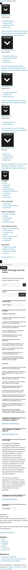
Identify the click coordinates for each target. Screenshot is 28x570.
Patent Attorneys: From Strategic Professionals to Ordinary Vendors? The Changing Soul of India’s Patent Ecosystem (13, 411)
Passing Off (6, 60)
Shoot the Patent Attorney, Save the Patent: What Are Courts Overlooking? (13, 378)
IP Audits (5, 216)
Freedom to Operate (8, 222)
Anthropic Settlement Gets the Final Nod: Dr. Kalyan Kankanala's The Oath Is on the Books (14, 373)
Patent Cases (6, 154)
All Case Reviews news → (8, 148)
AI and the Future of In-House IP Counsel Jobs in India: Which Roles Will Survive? (13, 391)
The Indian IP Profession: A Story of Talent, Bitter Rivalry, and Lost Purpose (13, 382)
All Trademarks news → (8, 50)
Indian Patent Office (8, 25)
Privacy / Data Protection (10, 236)
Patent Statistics (7, 23)
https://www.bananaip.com (10, 434)
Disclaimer (10, 567)
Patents (6, 6)
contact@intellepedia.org (9, 499)
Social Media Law (8, 230)
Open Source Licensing (9, 251)
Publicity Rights (7, 238)
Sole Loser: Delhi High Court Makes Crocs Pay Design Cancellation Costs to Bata (13, 344)
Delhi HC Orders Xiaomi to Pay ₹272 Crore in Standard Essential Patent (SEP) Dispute (14, 395)
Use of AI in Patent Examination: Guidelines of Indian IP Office (13, 318)
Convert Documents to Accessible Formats (13, 559)
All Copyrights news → (8, 86)
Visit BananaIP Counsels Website (10, 561)
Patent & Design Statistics (10, 205)
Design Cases (7, 160)
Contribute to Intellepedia (8, 557)
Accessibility (8, 569)
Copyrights (7, 74)
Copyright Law (7, 94)
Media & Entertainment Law (11, 228)
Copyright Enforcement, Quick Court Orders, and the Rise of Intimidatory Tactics (14, 400)
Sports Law (6, 253)
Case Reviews (7, 135)
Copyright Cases (7, 158)
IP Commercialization (9, 214)
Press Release (7, 207)
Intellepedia (3, 1)
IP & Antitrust (7, 240)
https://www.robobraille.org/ (10, 423)
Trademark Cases (8, 156)
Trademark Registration (10, 58)
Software (5, 234)
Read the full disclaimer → (7, 532)
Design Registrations (9, 122)
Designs (5, 107)
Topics (5, 172)
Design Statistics (8, 124)
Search (3, 267)
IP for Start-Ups (7, 218)
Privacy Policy (18, 567)
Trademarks (7, 37)
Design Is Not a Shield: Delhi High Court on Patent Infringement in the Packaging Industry (13, 405)
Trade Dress (6, 195)
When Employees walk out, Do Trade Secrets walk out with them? (12, 335)
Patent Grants (7, 27)
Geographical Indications (10, 191)
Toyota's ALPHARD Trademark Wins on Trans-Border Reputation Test (12, 353)
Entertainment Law (8, 96)
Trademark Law (7, 62)
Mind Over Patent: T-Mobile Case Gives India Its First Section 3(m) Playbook (14, 327)
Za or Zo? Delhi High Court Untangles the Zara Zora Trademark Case (13, 331)
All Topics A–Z (5, 550)
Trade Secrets (7, 193)
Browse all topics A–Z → (8, 257)
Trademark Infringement (10, 56)
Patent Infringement (9, 21)
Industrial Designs (8, 189)
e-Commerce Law (8, 232)
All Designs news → (7, 116)
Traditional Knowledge (9, 247)
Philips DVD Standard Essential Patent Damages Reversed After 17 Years (12, 387)
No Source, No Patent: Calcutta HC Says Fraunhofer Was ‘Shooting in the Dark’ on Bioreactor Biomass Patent (13, 358)
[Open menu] (1, 3)
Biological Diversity (8, 249)
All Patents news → (6, 15)
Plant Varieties (7, 197)
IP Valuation (6, 220)
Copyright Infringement (10, 92)
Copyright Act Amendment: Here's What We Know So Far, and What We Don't (14, 322)
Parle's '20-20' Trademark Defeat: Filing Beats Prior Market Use (12, 348)
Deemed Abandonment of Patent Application (11, 340)
